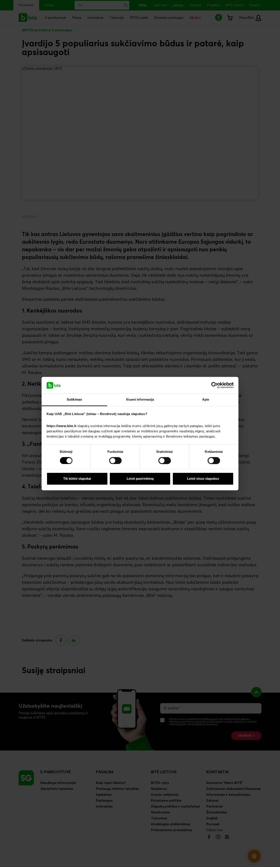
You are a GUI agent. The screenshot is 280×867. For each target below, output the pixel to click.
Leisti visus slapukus (203, 479)
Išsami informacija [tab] (140, 399)
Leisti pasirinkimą (140, 479)
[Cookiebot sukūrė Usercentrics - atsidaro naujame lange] (214, 385)
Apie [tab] (205, 399)
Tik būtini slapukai (77, 479)
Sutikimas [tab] (74, 399)
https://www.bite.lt (62, 426)
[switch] (115, 460)
